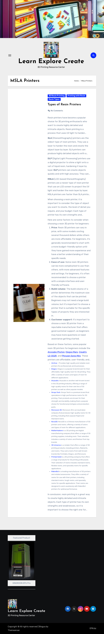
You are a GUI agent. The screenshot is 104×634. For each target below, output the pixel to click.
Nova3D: (54, 422)
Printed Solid (56, 457)
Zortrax (54, 363)
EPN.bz (93, 628)
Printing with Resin (76, 96)
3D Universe (56, 445)
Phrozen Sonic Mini (71, 356)
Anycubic (55, 381)
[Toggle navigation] (10, 55)
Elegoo (54, 369)
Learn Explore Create (51, 61)
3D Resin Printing (57, 96)
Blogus (42, 626)
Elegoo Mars (72, 352)
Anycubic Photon (56, 352)
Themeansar (14, 630)
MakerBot (55, 471)
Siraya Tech (55, 392)
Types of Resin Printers (64, 104)
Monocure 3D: (56, 410)
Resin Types (54, 99)
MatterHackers (57, 430)
